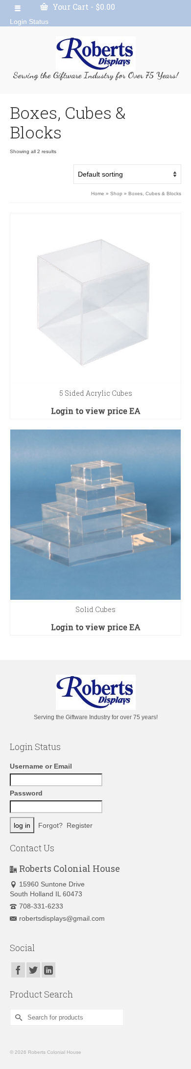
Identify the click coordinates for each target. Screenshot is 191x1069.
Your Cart (82, 6)
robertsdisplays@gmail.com (62, 918)
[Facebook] (18, 970)
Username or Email (41, 766)
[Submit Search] (17, 1017)
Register (80, 825)
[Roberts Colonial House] (95, 53)
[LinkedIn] (48, 970)
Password (26, 793)
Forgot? (50, 825)
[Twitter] (33, 970)
